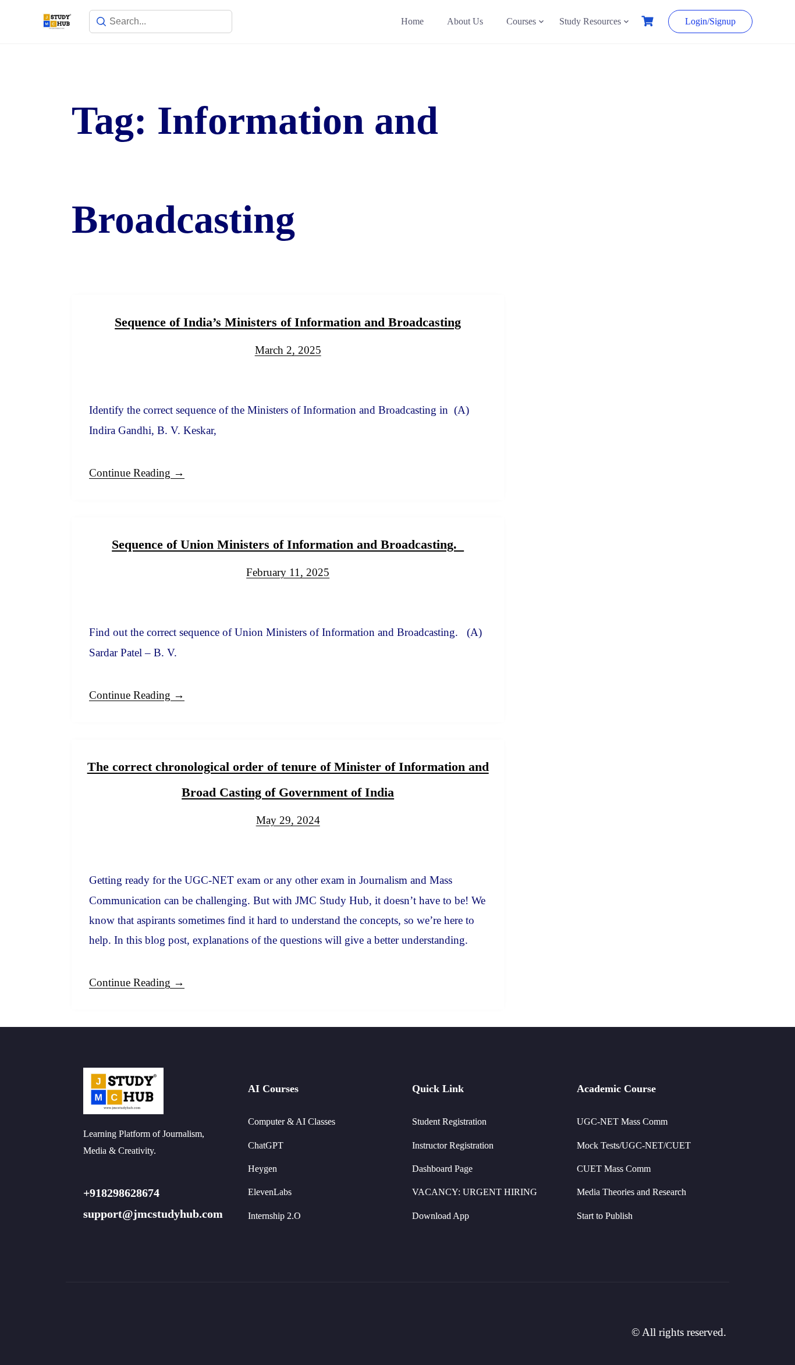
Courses (521, 21)
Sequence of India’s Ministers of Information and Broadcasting (288, 322)
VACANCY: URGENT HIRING (474, 1192)
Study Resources (590, 21)
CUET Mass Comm (614, 1169)
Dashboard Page (442, 1169)
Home (412, 21)
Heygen (262, 1169)
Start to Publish (605, 1216)
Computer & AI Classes (291, 1121)
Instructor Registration (453, 1145)
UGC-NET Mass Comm (622, 1121)
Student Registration (449, 1121)
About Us (465, 21)
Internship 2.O (274, 1216)
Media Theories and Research (631, 1192)
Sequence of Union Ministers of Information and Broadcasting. (288, 544)
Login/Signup (710, 21)
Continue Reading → (136, 473)
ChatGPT (265, 1145)
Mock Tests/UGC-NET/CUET (634, 1145)
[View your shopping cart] (648, 21)
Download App (440, 1216)
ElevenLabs (270, 1192)
